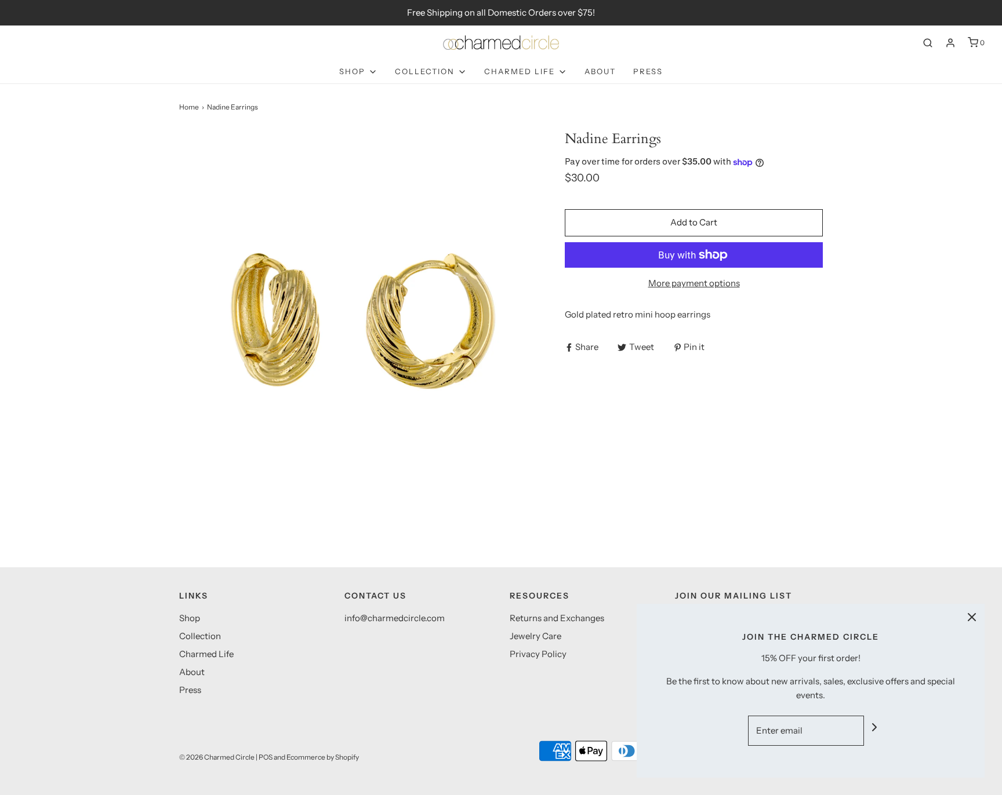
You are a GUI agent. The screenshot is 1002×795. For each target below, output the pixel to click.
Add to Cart (693, 222)
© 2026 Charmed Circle (217, 757)
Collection (200, 635)
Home (189, 107)
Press (648, 71)
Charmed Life (206, 653)
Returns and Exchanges (557, 617)
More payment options (694, 283)
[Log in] (950, 43)
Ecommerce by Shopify (322, 757)
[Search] (928, 43)
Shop (189, 617)
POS (266, 757)
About (600, 71)
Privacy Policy (538, 653)
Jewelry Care (535, 635)
